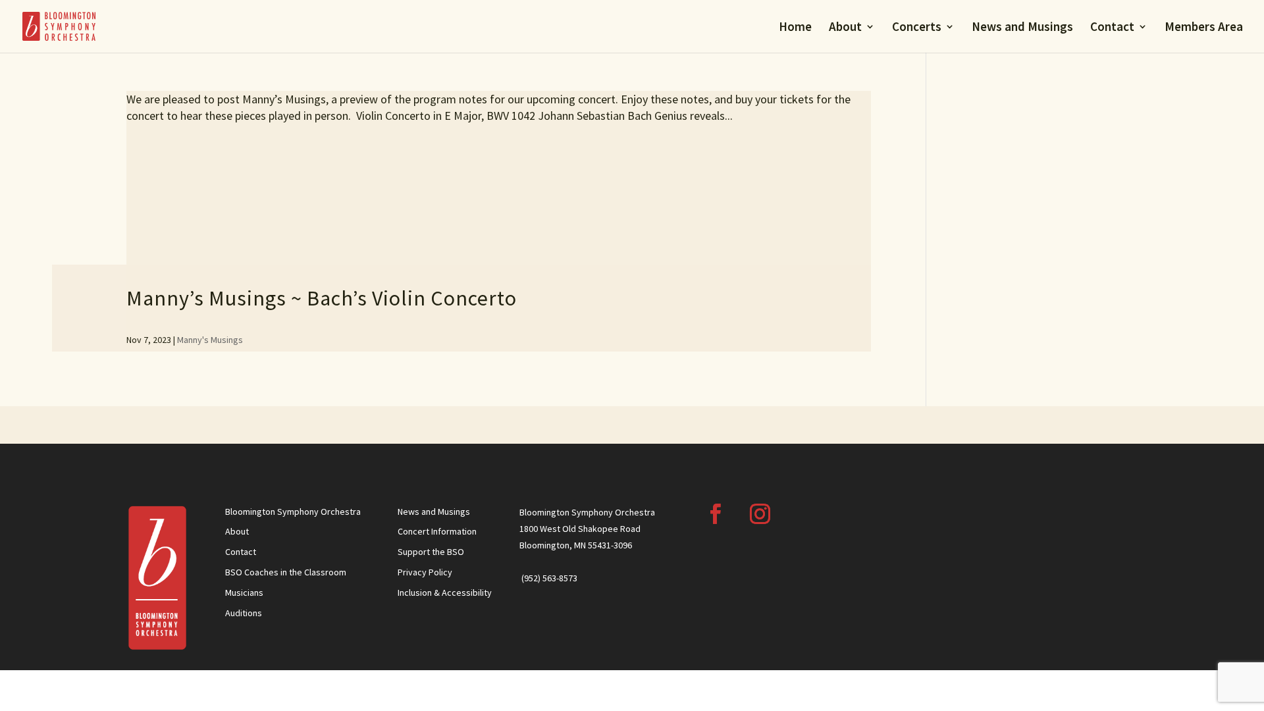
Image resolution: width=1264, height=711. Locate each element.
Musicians (244, 592)
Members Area (1204, 28)
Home (795, 28)
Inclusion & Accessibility (445, 592)
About (845, 28)
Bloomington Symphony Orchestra (293, 511)
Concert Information (437, 531)
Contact (1112, 28)
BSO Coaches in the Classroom (285, 572)
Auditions (243, 613)
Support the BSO (431, 552)
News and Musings (1022, 28)
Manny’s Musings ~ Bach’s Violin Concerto (321, 298)
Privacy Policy (425, 572)
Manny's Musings (210, 340)
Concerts (916, 28)
